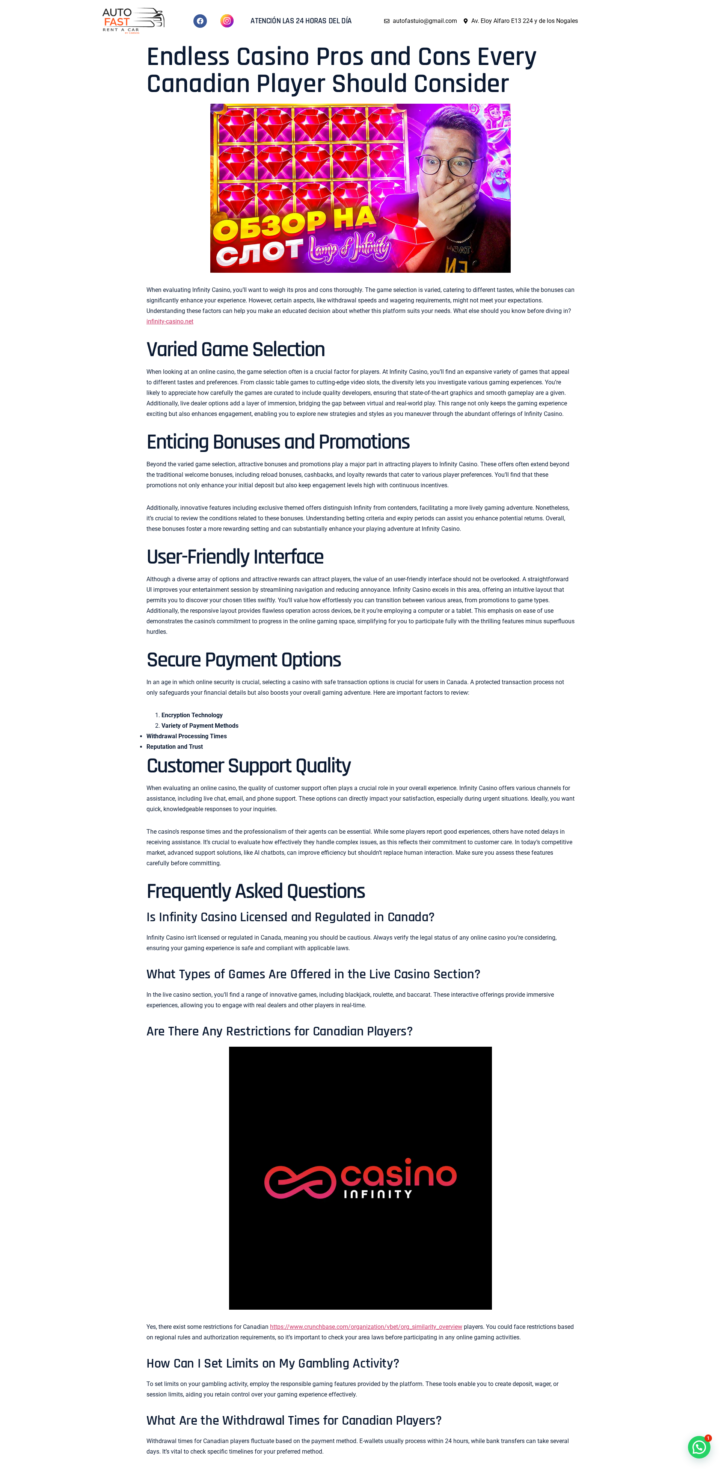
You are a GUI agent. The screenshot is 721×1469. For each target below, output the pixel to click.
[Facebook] (200, 21)
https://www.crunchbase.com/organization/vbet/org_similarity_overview (366, 1326)
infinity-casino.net (169, 321)
